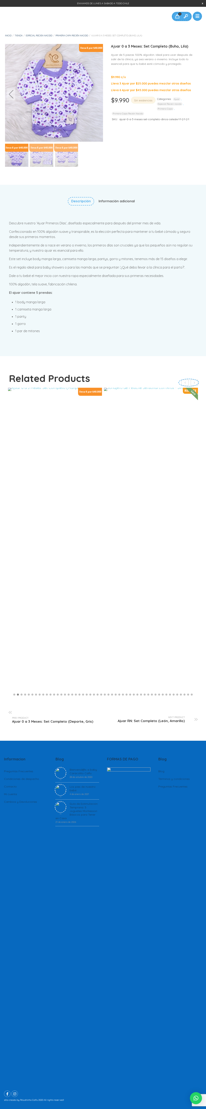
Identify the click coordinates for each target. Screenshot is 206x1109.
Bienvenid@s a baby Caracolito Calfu (83, 773)
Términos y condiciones (174, 779)
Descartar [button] (202, 3)
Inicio (8, 35)
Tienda (19, 35)
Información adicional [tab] (117, 201)
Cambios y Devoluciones (20, 802)
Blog (161, 771)
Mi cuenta (10, 794)
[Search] (186, 16)
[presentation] (194, 383)
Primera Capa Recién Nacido (72, 35)
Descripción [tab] (81, 201)
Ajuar (177, 99)
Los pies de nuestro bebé (83, 790)
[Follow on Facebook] (7, 1094)
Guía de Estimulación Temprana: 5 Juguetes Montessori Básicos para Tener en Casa (77, 812)
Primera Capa (165, 108)
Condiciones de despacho (21, 779)
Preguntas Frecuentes (18, 771)
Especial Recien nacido (39, 35)
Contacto (10, 786)
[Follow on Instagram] (14, 1094)
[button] (97, 94)
